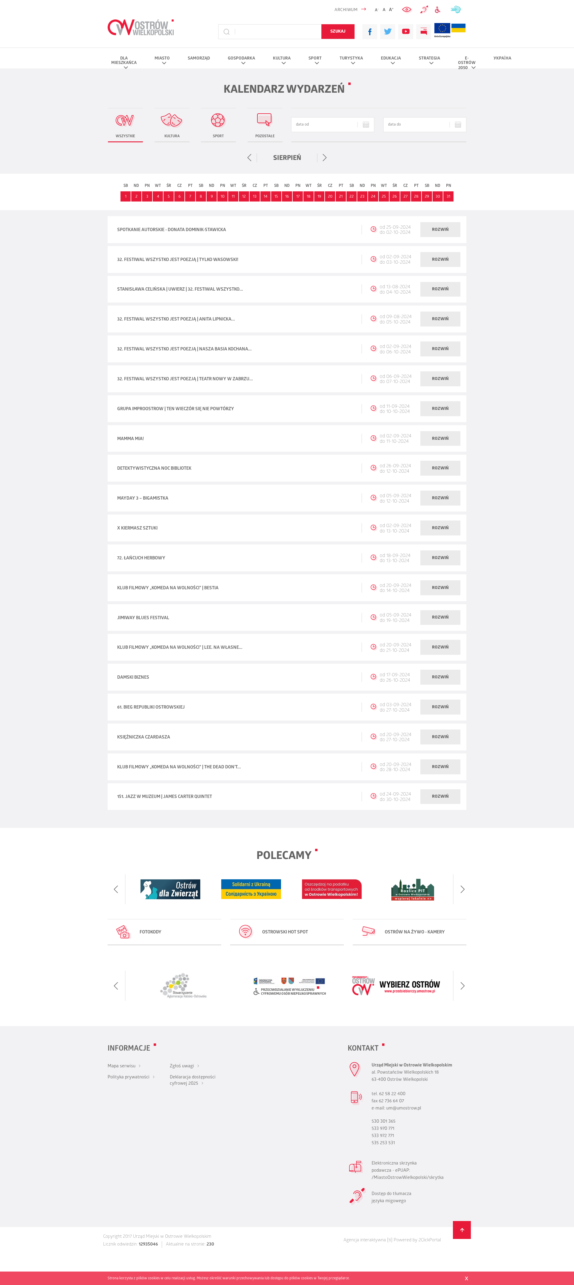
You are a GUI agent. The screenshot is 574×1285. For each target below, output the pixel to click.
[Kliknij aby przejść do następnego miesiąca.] (324, 157)
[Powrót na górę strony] (462, 1230)
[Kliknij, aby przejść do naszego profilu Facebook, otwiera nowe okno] (369, 31)
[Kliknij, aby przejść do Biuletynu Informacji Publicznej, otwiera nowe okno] (423, 31)
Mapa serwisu (121, 1066)
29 (427, 197)
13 (255, 197)
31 (448, 197)
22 (351, 197)
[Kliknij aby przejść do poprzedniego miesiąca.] (249, 157)
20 (330, 197)
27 (405, 197)
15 (276, 197)
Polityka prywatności (128, 1077)
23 (362, 197)
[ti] (390, 1240)
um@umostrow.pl (403, 1108)
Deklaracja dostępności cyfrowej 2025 (193, 1080)
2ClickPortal (430, 1240)
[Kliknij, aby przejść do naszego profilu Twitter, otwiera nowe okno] (387, 31)
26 (395, 197)
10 (223, 197)
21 (341, 197)
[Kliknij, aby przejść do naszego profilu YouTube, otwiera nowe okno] (405, 31)
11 (233, 197)
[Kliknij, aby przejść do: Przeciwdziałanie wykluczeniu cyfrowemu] (439, 10)
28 (416, 197)
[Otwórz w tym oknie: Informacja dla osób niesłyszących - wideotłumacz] (358, 1204)
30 (438, 197)
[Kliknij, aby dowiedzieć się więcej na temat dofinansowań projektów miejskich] (442, 31)
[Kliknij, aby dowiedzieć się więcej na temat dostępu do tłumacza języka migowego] (424, 9)
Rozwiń (440, 230)
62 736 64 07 (391, 1101)
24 (373, 197)
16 (287, 197)
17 (298, 197)
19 (319, 197)
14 (265, 197)
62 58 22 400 (392, 1094)
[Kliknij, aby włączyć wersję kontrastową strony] (407, 10)
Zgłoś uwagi (182, 1066)
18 (309, 197)
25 (384, 197)
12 (244, 197)
